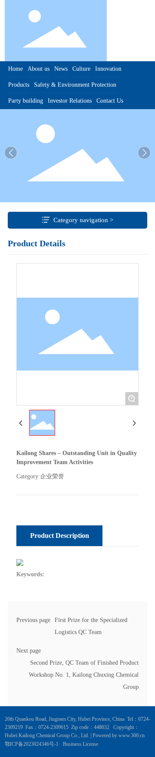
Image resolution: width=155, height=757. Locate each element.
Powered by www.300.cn (118, 735)
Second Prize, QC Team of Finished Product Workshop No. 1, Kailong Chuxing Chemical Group (84, 675)
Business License (80, 744)
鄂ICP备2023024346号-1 (32, 744)
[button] (144, 152)
